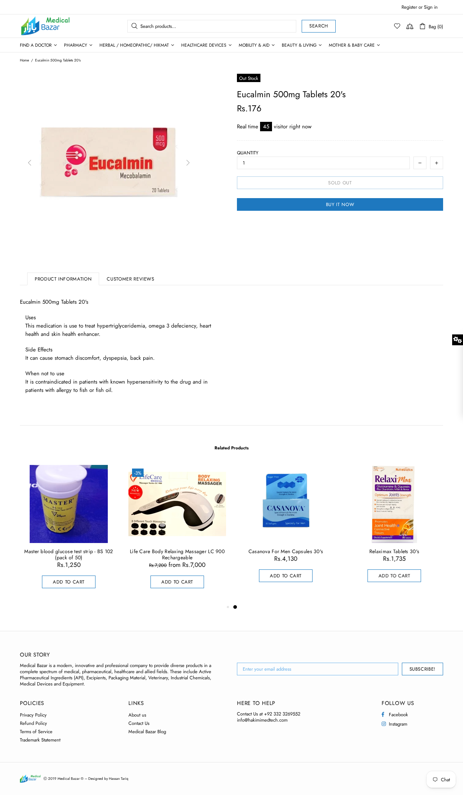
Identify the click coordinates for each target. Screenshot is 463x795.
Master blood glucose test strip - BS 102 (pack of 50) (68, 554)
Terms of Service (36, 731)
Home (24, 60)
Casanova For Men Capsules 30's (286, 551)
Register (409, 7)
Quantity (247, 153)
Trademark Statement (40, 739)
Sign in (431, 7)
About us (137, 714)
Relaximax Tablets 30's (394, 551)
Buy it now (340, 204)
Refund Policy (33, 723)
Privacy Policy (33, 714)
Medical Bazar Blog (147, 731)
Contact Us (138, 723)
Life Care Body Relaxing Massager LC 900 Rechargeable (177, 554)
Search (318, 25)
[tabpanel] (286, 531)
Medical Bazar (36, 26)
